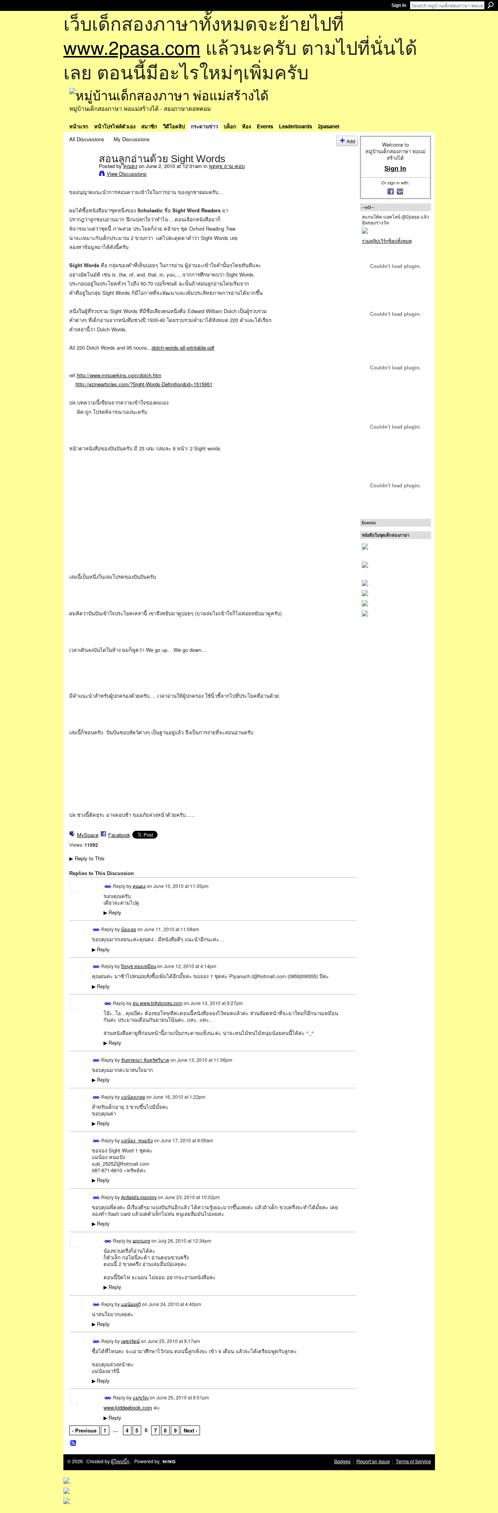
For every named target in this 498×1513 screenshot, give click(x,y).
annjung (141, 1240)
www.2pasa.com (131, 46)
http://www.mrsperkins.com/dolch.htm (119, 375)
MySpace (87, 835)
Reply (112, 912)
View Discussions (127, 173)
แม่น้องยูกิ (131, 1303)
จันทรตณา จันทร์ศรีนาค (145, 1059)
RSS (73, 1443)
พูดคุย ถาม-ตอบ (227, 166)
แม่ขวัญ (141, 1397)
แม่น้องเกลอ (133, 1096)
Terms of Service (413, 1461)
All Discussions (86, 139)
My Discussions (132, 139)
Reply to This (87, 858)
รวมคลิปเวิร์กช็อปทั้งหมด (387, 240)
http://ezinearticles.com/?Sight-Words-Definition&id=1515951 (143, 384)
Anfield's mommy (139, 1196)
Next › (190, 1430)
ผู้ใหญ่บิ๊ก (120, 1461)
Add (351, 141)
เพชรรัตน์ (130, 1340)
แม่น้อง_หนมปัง (137, 1140)
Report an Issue (373, 1461)
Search (490, 5)
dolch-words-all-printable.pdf (183, 347)
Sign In (398, 5)
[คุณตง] (81, 175)
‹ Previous (84, 1430)
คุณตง (130, 166)
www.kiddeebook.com (127, 1407)
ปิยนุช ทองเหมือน (138, 966)
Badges (342, 1461)
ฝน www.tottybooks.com (157, 1003)
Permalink (108, 886)
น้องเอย (128, 929)
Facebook (119, 835)
